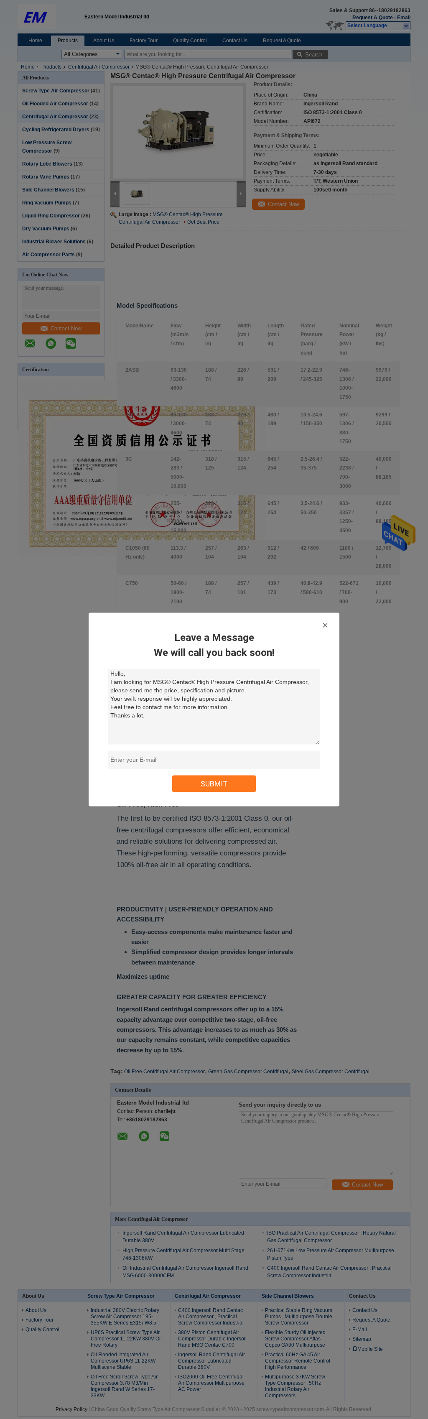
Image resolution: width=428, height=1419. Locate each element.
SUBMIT (214, 783)
